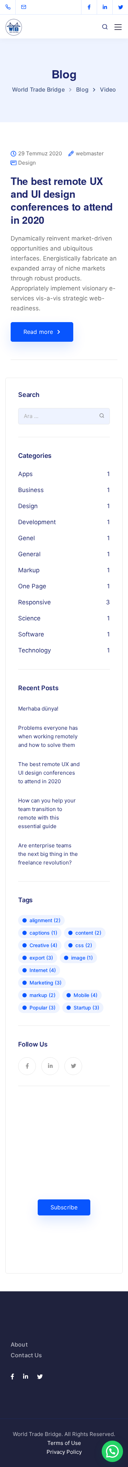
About (19, 1344)
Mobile (85, 995)
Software (31, 634)
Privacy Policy (64, 1451)
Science (29, 618)
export (41, 958)
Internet (43, 970)
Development (37, 522)
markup (42, 995)
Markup (28, 570)
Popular (42, 1007)
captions (43, 933)
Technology (34, 650)
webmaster (90, 154)
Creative (43, 945)
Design (27, 162)
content (88, 933)
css (83, 945)
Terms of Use (64, 1443)
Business (31, 490)
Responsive (34, 602)
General (29, 554)
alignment (45, 920)
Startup (86, 1007)
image (82, 958)
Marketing (46, 983)
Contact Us (26, 1355)
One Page (32, 586)
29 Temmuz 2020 (40, 154)
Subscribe (64, 1207)
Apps (25, 473)
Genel (26, 538)
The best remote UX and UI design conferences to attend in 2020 (62, 200)
